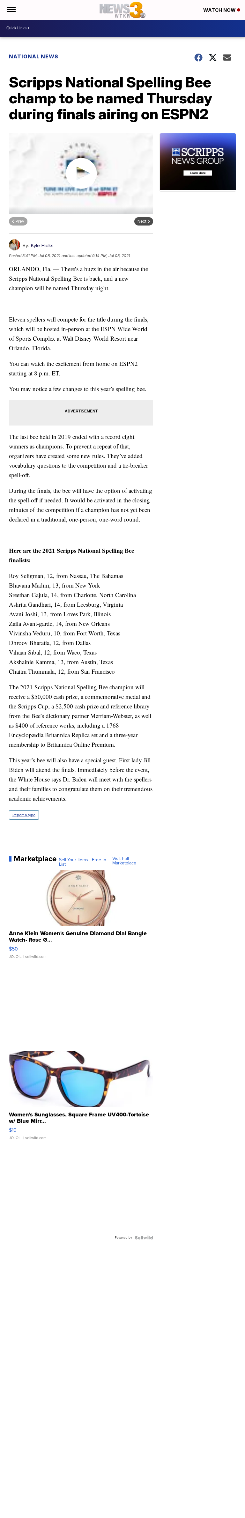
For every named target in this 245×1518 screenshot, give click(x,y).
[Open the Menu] (11, 10)
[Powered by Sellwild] (144, 1237)
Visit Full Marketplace (124, 860)
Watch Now (220, 10)
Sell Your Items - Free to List (82, 862)
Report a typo (23, 815)
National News (33, 56)
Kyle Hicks (42, 245)
